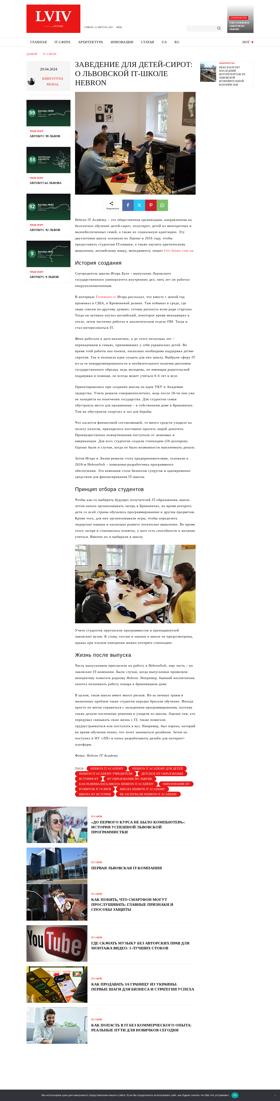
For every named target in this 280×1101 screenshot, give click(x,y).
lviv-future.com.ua (178, 250)
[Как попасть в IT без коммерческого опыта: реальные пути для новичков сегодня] (56, 1025)
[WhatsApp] (162, 205)
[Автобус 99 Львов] (48, 113)
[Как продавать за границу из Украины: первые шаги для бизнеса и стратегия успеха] (56, 984)
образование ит (176, 784)
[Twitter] (139, 205)
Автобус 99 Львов (45, 136)
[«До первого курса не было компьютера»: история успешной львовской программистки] (56, 825)
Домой (31, 54)
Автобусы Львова (46, 183)
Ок (235, 1095)
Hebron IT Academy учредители (106, 773)
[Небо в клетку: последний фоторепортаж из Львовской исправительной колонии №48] (208, 71)
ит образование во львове (129, 778)
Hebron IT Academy (106, 768)
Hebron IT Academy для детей (157, 768)
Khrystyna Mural (52, 81)
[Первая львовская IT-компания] (56, 866)
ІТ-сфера (50, 54)
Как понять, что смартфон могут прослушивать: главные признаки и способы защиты (132, 904)
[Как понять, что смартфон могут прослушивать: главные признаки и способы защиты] (56, 902)
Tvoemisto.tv (105, 297)
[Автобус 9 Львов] (48, 254)
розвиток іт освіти (95, 789)
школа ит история (95, 794)
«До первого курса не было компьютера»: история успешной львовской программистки (138, 827)
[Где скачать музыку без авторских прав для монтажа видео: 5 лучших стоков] (56, 943)
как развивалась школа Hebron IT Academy (116, 784)
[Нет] (275, 1095)
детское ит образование (162, 773)
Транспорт (36, 131)
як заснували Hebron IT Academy (148, 794)
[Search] (218, 28)
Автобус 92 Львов (45, 230)
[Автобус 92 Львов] (48, 207)
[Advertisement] (228, 117)
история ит (88, 778)
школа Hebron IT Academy (142, 789)
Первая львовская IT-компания (126, 868)
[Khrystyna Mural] (32, 81)
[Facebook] (128, 205)
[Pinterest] (151, 205)
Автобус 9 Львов (44, 277)
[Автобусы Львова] (48, 160)
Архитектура (238, 18)
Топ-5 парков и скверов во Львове (239, 26)
